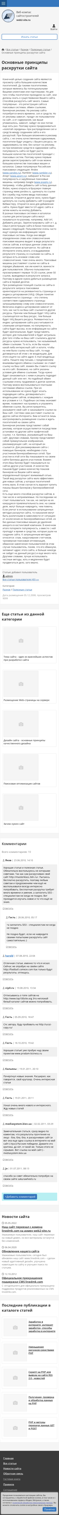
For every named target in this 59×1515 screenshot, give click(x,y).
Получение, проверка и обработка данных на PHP (41, 1400)
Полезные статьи (40, 49)
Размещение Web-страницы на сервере (26, 700)
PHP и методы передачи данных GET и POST (41, 1425)
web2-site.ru (23, 19)
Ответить (8, 908)
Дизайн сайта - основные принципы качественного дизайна (24, 742)
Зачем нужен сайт (14, 823)
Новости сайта (12, 1468)
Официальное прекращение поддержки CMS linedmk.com (22, 1280)
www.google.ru (43, 182)
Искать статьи (29, 37)
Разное (25, 49)
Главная (8, 1458)
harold (9, 955)
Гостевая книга (11, 1479)
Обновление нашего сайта (20, 1251)
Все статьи (12, 49)
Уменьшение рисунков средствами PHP (41, 1350)
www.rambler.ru (42, 172)
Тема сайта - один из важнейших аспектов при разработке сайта (28, 658)
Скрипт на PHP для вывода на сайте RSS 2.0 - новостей (41, 1375)
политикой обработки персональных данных (32, 1502)
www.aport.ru (18, 175)
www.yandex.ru (11, 172)
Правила (8, 1484)
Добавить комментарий (21, 1196)
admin (8, 576)
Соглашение (10, 1489)
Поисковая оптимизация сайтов (22, 783)
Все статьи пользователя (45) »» (21, 579)
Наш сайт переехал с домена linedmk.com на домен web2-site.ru (26, 1229)
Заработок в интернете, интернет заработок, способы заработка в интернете (42, 1326)
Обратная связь (13, 1473)
